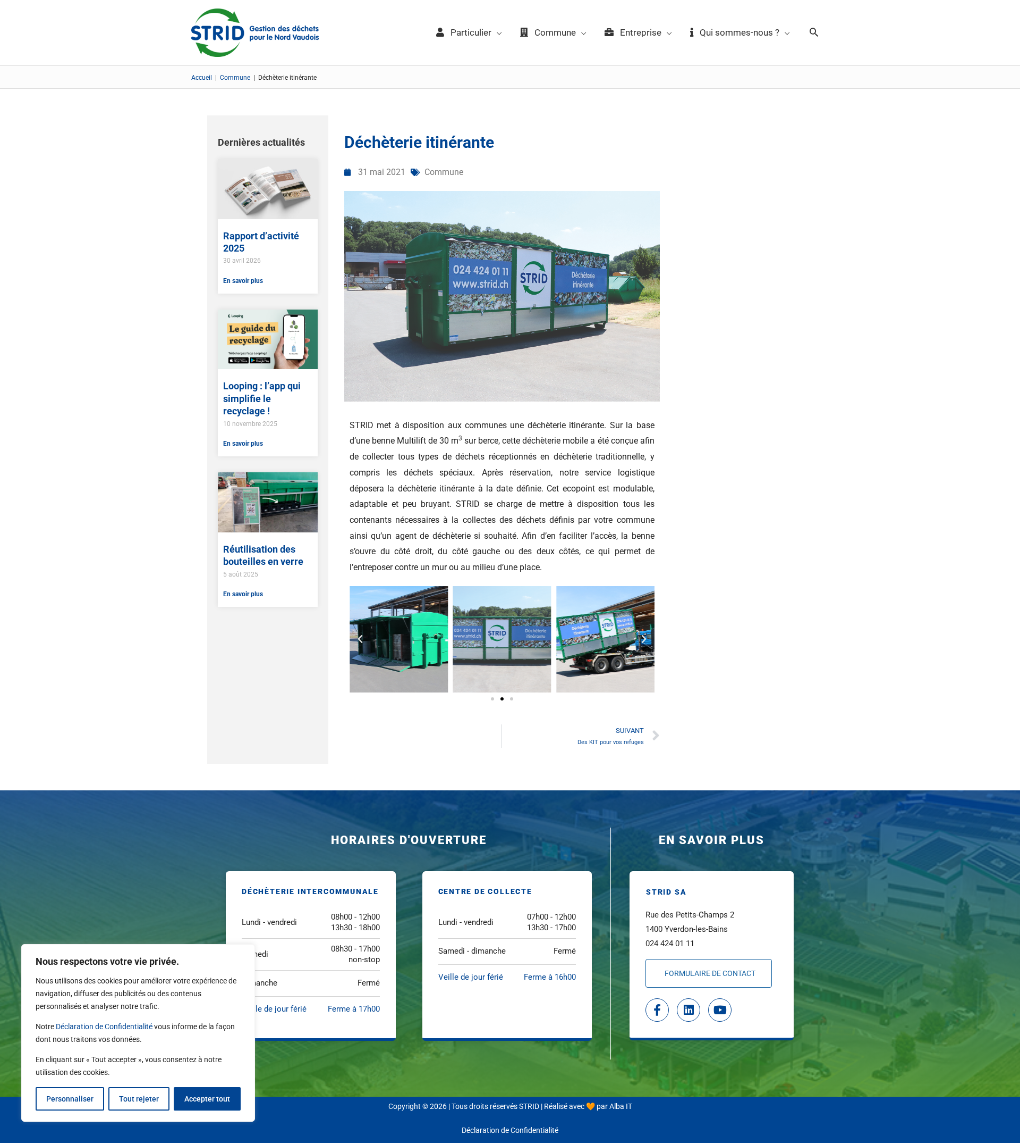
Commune (235, 77)
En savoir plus (243, 281)
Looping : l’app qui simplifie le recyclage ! (262, 398)
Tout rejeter (139, 1099)
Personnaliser (70, 1099)
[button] (814, 33)
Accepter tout (207, 1099)
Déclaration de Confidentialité (104, 1026)
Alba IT (620, 1106)
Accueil (201, 77)
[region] (138, 1033)
